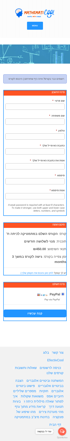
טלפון (60, 130)
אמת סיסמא (57, 190)
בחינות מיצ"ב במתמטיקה (31, 417)
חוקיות (43, 391)
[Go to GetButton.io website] (62, 438)
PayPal (55, 294)
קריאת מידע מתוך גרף (30, 406)
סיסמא (60, 175)
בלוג (46, 352)
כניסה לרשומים (50, 368)
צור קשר (57, 352)
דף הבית (55, 424)
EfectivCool (55, 360)
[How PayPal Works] (42, 294)
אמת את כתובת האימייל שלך (47, 160)
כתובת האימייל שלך (52, 145)
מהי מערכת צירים (51, 412)
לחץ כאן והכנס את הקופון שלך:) (37, 273)
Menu (35, 26)
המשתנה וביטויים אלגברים (45, 380)
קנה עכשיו (35, 313)
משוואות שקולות (32, 396)
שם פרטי (58, 100)
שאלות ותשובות (26, 368)
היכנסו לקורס (15, 78)
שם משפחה (57, 115)
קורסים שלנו (55, 373)
